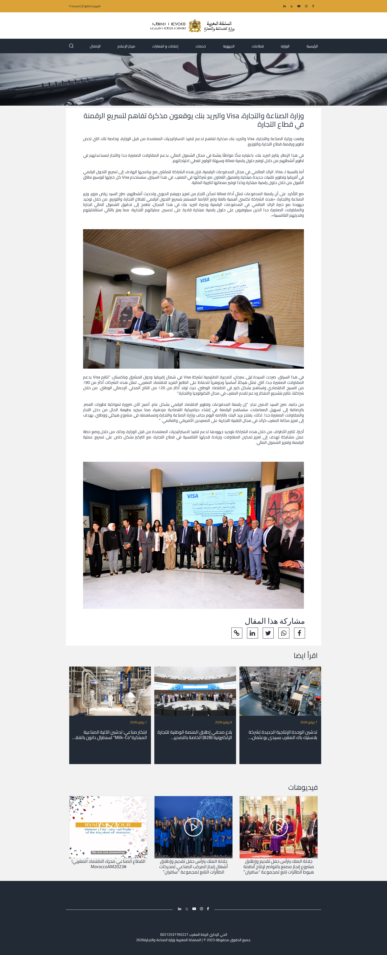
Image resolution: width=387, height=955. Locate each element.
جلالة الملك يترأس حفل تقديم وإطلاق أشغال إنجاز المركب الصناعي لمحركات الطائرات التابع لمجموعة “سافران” (193, 867)
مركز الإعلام (126, 46)
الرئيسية (312, 46)
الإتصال (95, 46)
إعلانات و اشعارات (165, 46)
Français (74, 6)
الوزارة (285, 46)
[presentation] (302, 522)
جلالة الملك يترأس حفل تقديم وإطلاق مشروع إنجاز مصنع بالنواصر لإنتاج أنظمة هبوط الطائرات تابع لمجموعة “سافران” (278, 867)
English (86, 6)
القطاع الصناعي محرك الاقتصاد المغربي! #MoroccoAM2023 (108, 864)
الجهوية (228, 46)
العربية (97, 6)
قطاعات (258, 46)
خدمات (201, 46)
